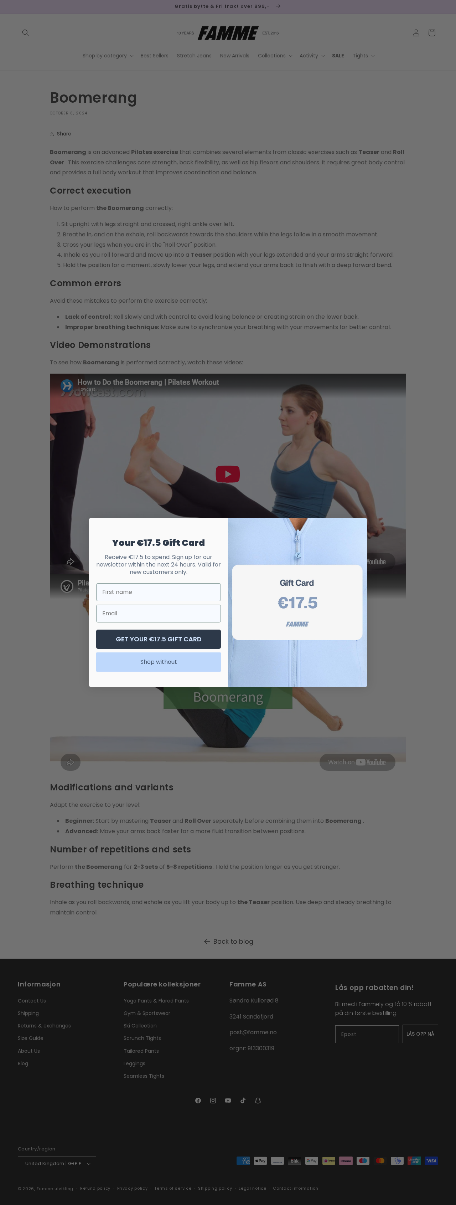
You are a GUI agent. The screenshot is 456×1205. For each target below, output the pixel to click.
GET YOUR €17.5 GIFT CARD (159, 639)
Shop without (158, 662)
